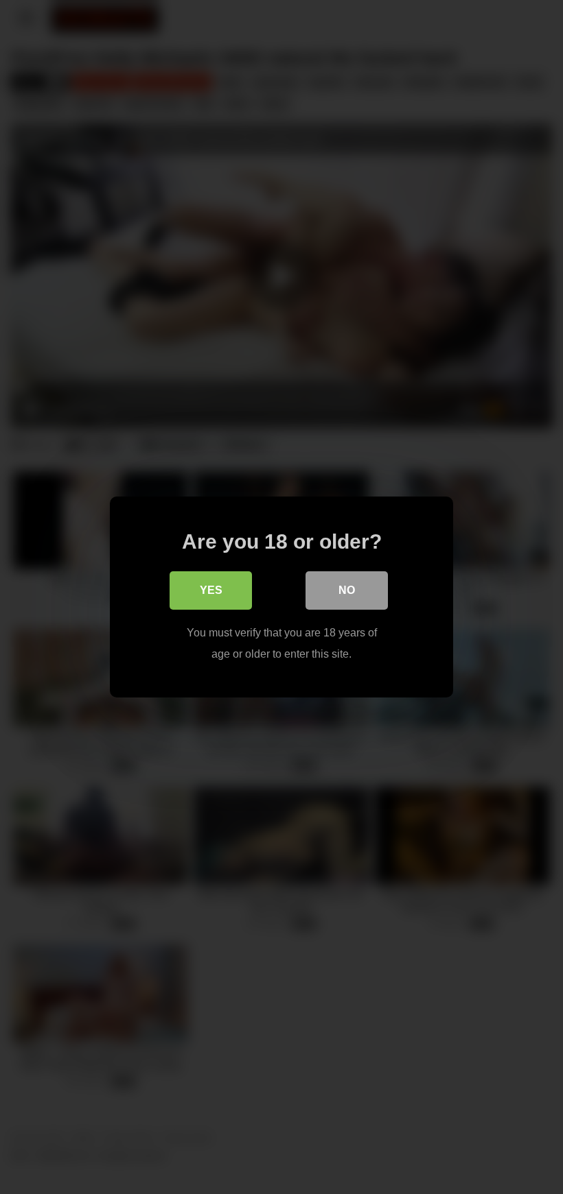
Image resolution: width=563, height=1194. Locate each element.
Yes (211, 590)
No (346, 590)
